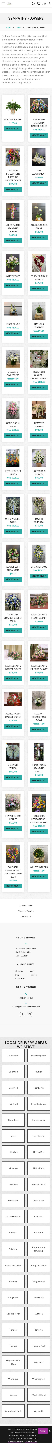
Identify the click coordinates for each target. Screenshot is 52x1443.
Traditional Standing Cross (39, 768)
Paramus (38, 1232)
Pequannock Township (38, 1249)
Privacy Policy (26, 905)
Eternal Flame (39, 566)
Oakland (38, 1216)
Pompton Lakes (13, 1265)
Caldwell (13, 1087)
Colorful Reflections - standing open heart (13, 872)
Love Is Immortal (39, 520)
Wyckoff (38, 1411)
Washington (38, 1378)
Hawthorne (39, 1136)
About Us (19, 971)
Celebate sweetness (13, 373)
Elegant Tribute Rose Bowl (39, 717)
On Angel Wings (13, 766)
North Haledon (13, 1216)
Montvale (13, 1200)
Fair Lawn (39, 1087)
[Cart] (39, 3)
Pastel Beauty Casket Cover (13, 667)
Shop (19, 27)
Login (32, 971)
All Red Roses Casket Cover (13, 715)
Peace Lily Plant (13, 119)
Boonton (13, 1071)
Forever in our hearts (39, 278)
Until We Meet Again (13, 520)
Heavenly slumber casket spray (13, 618)
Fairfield (13, 1104)
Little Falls (38, 1168)
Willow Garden (39, 867)
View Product (13, 129)
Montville (39, 1200)
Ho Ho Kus (38, 1152)
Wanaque (13, 1378)
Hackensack (38, 1120)
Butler (38, 1071)
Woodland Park (13, 1411)
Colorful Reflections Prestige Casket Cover (13, 175)
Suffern (39, 1313)
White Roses (13, 276)
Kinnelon (13, 1168)
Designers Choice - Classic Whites (39, 375)
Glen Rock (13, 1120)
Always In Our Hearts (13, 817)
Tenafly (13, 1329)
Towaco (13, 1346)
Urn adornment (39, 172)
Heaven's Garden (39, 425)
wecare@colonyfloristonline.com (26, 1007)
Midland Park (39, 1184)
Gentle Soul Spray (13, 425)
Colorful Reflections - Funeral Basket (39, 819)
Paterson (13, 1249)
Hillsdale (13, 1152)
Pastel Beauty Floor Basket (39, 616)
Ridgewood (39, 1281)
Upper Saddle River (13, 1362)
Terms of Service (26, 911)
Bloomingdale (38, 1055)
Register (33, 975)
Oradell (13, 1232)
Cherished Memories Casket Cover (39, 123)
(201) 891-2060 (26, 998)
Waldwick (39, 1362)
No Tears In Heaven (39, 473)
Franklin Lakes (38, 1104)
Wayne (13, 1395)
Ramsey (13, 1281)
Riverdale (39, 1297)
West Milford (39, 1395)
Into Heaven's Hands (13, 473)
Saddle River (13, 1313)
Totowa (39, 1329)
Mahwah (13, 1184)
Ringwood (13, 1297)
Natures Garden (39, 326)
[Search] (33, 4)
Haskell (13, 1136)
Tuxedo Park (38, 1346)
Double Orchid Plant (39, 227)
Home (9, 27)
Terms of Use (31, 1441)
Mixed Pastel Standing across (13, 228)
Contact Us (26, 916)
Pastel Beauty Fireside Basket (39, 667)
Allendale (13, 1055)
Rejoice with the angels (13, 568)
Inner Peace (13, 324)
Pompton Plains (38, 1265)
